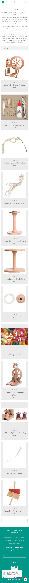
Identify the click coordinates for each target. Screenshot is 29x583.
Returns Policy (14, 532)
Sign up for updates (14, 547)
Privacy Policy (17, 530)
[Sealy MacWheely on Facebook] (13, 562)
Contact (21, 540)
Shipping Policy (8, 537)
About (15, 540)
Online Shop (8, 540)
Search (9, 530)
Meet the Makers (14, 543)
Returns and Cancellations (14, 534)
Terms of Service (20, 537)
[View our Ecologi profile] (14, 568)
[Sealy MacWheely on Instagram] (15, 562)
